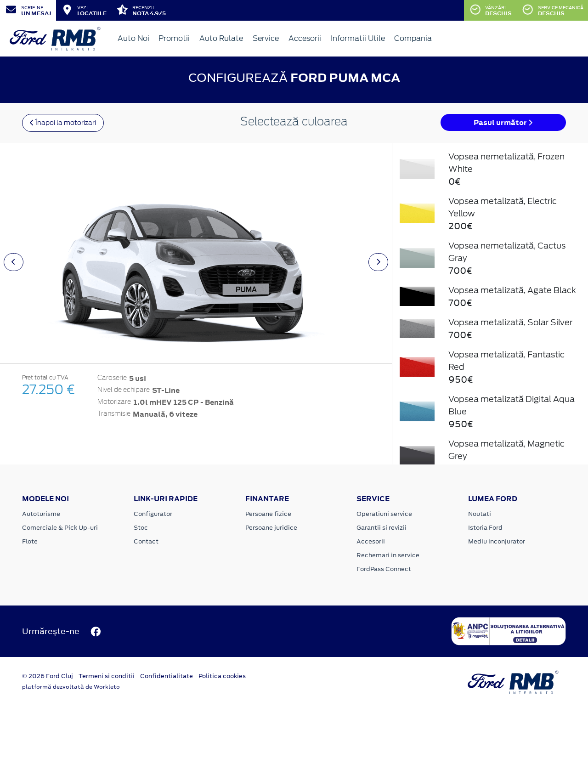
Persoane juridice (271, 527)
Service (266, 38)
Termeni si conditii (107, 676)
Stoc (141, 527)
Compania (413, 38)
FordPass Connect (383, 569)
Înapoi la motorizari (65, 122)
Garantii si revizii (381, 527)
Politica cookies (222, 676)
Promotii (174, 38)
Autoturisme (41, 513)
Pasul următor (501, 122)
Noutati (479, 513)
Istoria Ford (485, 527)
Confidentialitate (166, 676)
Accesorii (304, 38)
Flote (30, 541)
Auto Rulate (221, 38)
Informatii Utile (358, 38)
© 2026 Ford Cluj (47, 676)
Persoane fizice (268, 513)
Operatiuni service (384, 513)
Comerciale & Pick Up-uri (60, 527)
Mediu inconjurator (496, 541)
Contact (146, 541)
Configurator (153, 513)
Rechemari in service (387, 555)
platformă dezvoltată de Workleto (71, 686)
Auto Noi (133, 38)
